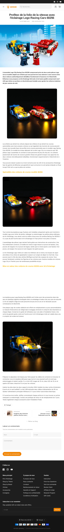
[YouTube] (60, 1)
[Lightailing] (11, 7)
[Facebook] (54, 1)
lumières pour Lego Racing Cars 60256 (18, 297)
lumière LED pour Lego (23, 379)
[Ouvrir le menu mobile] (3, 7)
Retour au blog (33, 421)
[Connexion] (55, 6)
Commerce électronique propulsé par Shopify (38, 528)
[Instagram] (57, 1)
